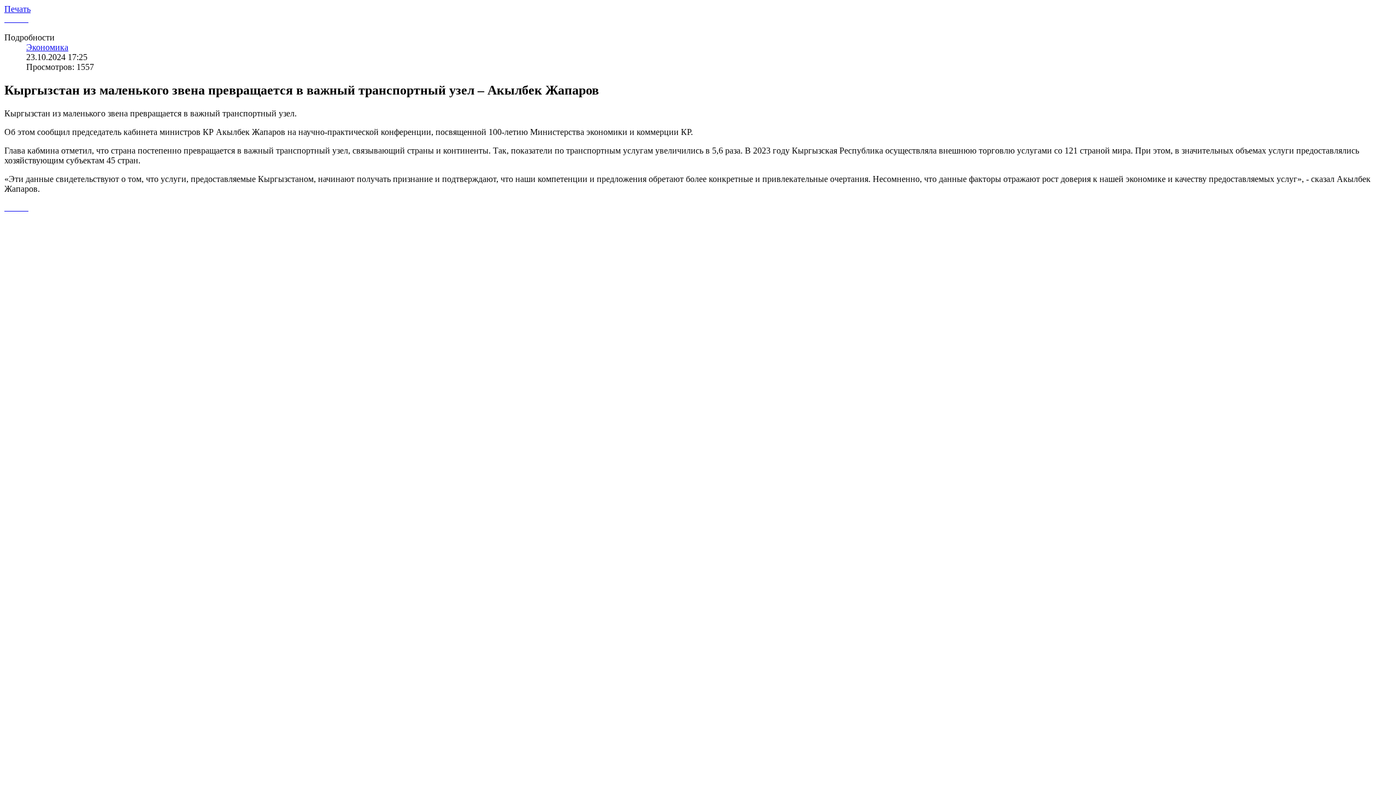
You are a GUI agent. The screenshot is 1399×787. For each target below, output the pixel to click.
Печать (17, 9)
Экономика (47, 47)
